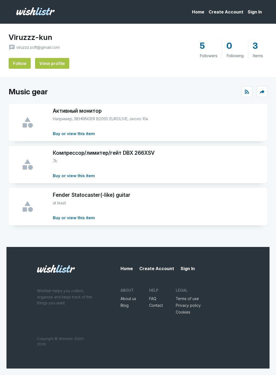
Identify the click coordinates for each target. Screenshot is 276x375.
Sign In (255, 12)
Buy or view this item (74, 133)
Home (198, 12)
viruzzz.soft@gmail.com (38, 47)
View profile (52, 63)
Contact (156, 305)
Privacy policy (188, 305)
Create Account (226, 12)
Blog (124, 305)
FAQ (152, 298)
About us (128, 298)
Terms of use (187, 298)
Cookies (183, 312)
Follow (19, 63)
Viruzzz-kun (30, 37)
